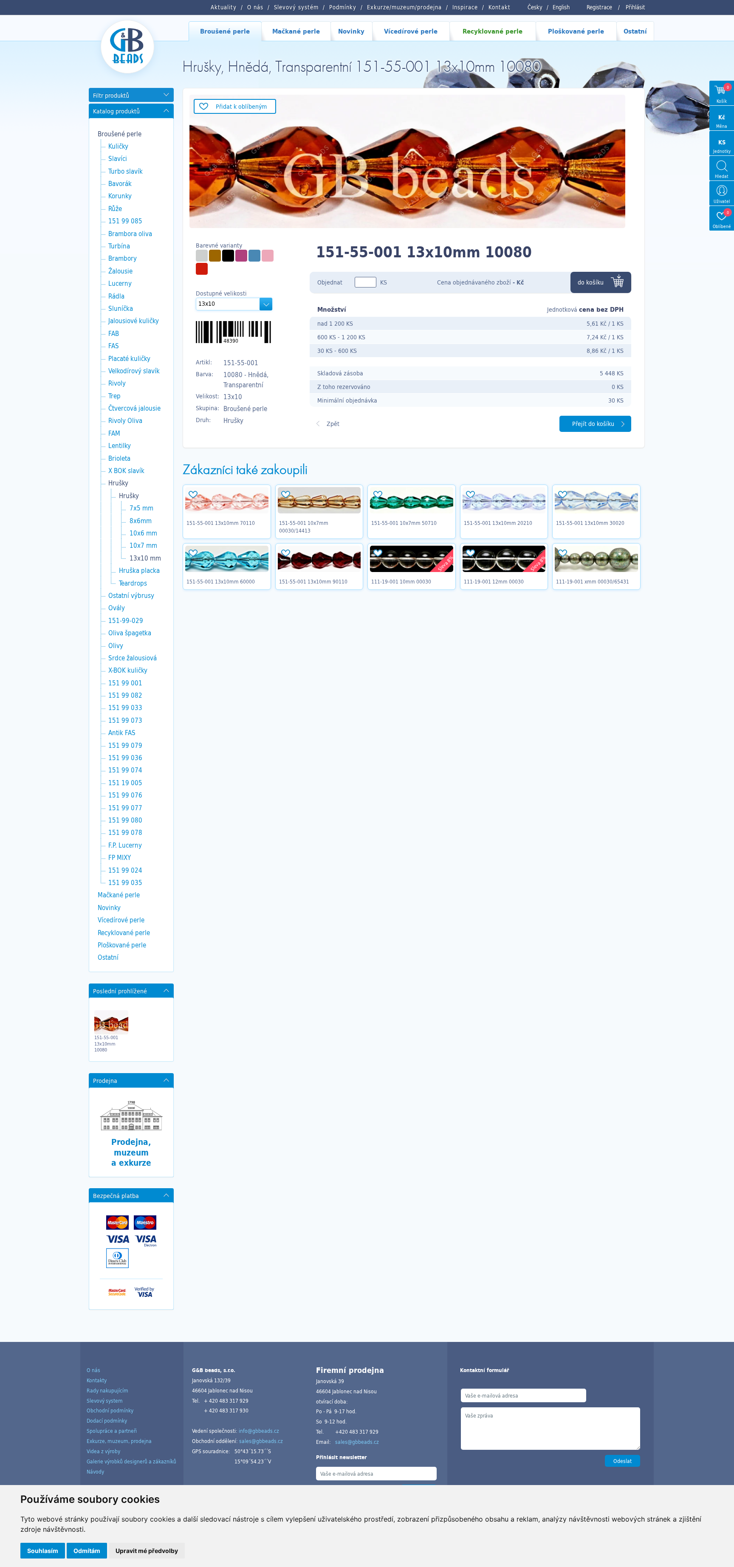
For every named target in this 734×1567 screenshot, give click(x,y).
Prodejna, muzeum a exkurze (131, 1152)
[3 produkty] (228, 256)
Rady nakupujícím (107, 1390)
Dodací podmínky (107, 1420)
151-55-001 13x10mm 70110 (220, 523)
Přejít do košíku (593, 423)
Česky (535, 7)
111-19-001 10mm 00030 (401, 581)
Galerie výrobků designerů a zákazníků (131, 1461)
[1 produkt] (202, 256)
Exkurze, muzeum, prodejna (119, 1441)
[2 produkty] (254, 256)
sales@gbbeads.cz (261, 1441)
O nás (93, 1370)
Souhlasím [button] (42, 1550)
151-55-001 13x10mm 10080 (106, 1043)
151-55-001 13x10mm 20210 (498, 523)
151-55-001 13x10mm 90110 (313, 581)
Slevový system (105, 1400)
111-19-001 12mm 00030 (494, 581)
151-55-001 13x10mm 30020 (590, 523)
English (561, 7)
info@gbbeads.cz (259, 1431)
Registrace (599, 7)
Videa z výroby (103, 1451)
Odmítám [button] (86, 1550)
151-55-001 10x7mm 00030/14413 (303, 526)
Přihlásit (635, 7)
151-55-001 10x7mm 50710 (404, 523)
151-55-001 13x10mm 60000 (220, 581)
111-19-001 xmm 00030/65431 (592, 581)
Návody (95, 1471)
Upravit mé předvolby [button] (147, 1550)
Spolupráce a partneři (112, 1431)
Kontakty (97, 1380)
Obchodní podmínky (110, 1410)
